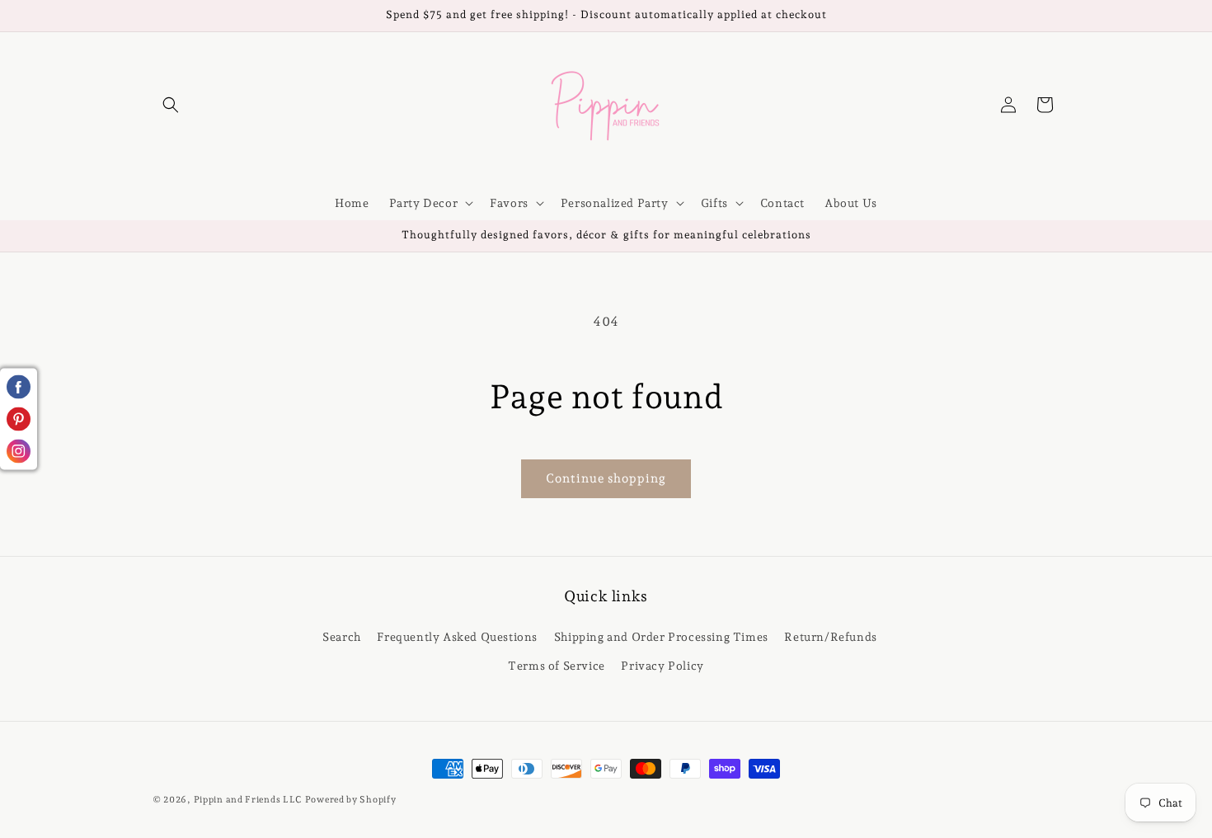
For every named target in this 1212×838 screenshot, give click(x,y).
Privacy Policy (662, 664)
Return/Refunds (830, 636)
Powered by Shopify (351, 799)
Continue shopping (606, 478)
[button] (171, 105)
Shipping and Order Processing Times (661, 636)
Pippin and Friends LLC (248, 799)
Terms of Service (556, 664)
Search (341, 636)
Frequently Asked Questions (457, 636)
